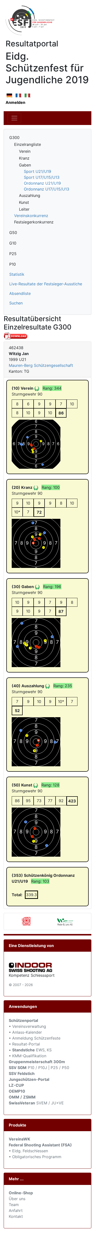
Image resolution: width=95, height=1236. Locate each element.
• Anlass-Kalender (25, 1032)
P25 (13, 253)
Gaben (25, 165)
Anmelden (15, 102)
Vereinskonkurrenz (31, 215)
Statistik (16, 274)
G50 (13, 232)
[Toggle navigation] (14, 118)
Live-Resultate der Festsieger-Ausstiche (45, 283)
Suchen (16, 303)
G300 (14, 137)
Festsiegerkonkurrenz (34, 222)
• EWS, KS (30, 1049)
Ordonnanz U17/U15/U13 (46, 189)
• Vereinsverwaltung (27, 1026)
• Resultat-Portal (24, 1044)
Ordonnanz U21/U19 (42, 183)
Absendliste (20, 293)
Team (14, 1204)
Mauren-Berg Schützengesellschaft (41, 365)
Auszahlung (29, 195)
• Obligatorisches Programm (35, 1156)
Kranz (24, 158)
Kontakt (16, 1216)
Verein (24, 151)
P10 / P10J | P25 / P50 (39, 1067)
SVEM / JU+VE (50, 1102)
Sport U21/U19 (37, 171)
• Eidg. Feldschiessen (28, 1150)
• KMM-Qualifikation (27, 1055)
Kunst (24, 202)
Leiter (24, 209)
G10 (12, 243)
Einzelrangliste (27, 144)
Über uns (17, 1198)
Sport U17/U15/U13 (41, 177)
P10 (12, 264)
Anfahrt (16, 1210)
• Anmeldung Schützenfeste (34, 1038)
